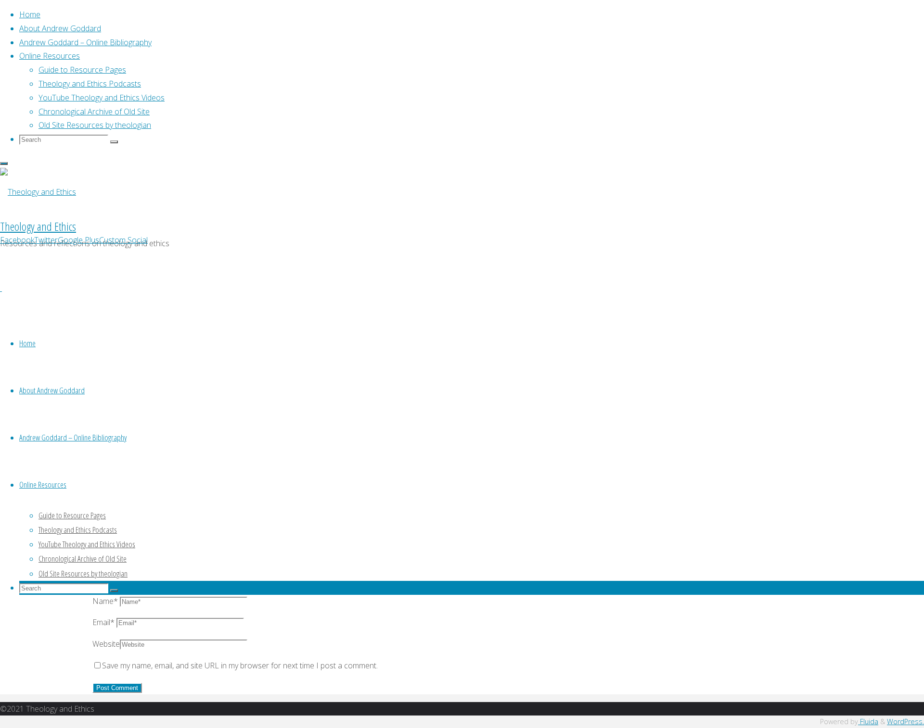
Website (106, 644)
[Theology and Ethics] (38, 192)
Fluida (868, 721)
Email (103, 622)
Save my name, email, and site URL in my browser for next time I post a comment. (240, 665)
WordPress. (905, 721)
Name (105, 601)
